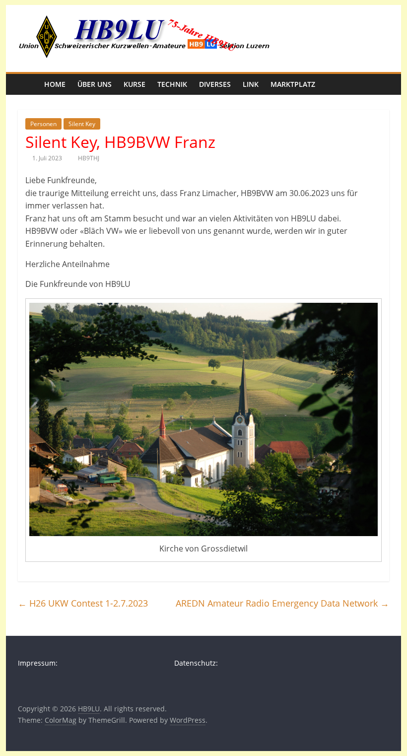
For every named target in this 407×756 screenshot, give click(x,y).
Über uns (94, 84)
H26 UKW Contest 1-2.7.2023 (83, 603)
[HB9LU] (28, 84)
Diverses (215, 84)
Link (251, 84)
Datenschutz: (196, 663)
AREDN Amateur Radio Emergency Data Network (282, 603)
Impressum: (38, 663)
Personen (43, 124)
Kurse (134, 84)
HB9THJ (88, 158)
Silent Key (81, 124)
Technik (172, 84)
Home (55, 84)
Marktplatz (293, 84)
